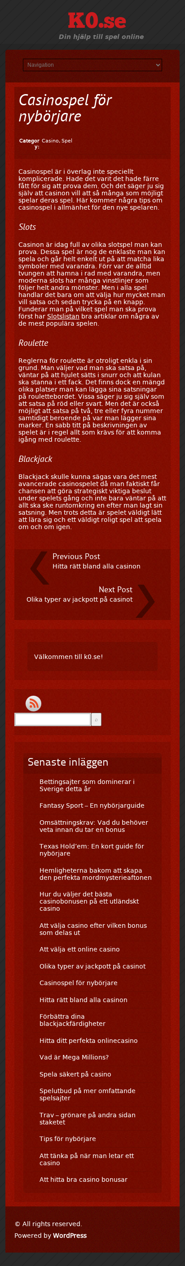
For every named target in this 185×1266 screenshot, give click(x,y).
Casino (50, 141)
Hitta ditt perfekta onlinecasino (89, 1040)
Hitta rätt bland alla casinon (97, 566)
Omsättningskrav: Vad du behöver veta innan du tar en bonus (94, 826)
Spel (67, 141)
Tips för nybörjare (68, 1138)
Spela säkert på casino (75, 1074)
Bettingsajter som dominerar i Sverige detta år (87, 785)
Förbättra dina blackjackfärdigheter (73, 1020)
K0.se (97, 22)
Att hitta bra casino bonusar (84, 1179)
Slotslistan (63, 316)
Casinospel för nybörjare (79, 982)
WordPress (70, 1235)
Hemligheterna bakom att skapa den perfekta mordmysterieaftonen (96, 874)
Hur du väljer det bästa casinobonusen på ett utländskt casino (89, 901)
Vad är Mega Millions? (74, 1057)
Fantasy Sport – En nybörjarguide (92, 805)
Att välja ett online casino (80, 949)
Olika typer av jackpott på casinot (79, 599)
